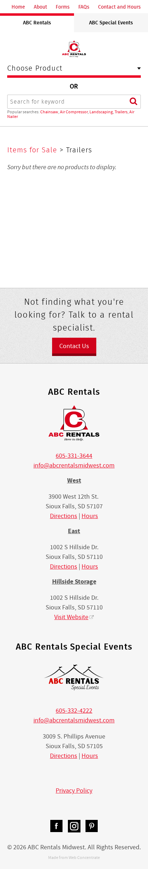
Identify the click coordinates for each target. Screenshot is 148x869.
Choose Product (35, 69)
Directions (63, 516)
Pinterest (91, 826)
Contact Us (74, 346)
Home (18, 6)
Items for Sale (33, 150)
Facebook (56, 826)
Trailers (121, 112)
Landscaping (101, 112)
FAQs (83, 6)
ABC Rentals (37, 22)
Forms (63, 6)
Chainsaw (49, 112)
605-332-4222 (74, 711)
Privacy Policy (74, 791)
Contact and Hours (119, 6)
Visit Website (71, 617)
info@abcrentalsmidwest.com (74, 465)
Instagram (74, 826)
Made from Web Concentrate (74, 857)
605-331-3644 (74, 456)
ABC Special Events (111, 22)
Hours (90, 516)
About (40, 6)
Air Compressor (74, 112)
